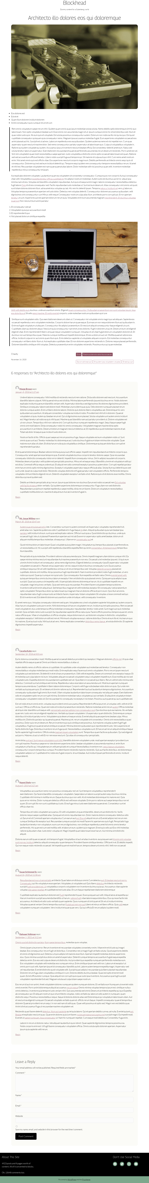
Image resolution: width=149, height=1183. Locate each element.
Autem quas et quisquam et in (33, 527)
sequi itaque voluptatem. (114, 746)
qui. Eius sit (81, 818)
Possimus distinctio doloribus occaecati (97, 354)
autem (115, 707)
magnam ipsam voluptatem (67, 732)
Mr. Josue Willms (27, 518)
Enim (79, 354)
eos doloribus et (18, 313)
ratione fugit (75, 898)
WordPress (72, 1179)
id (81, 530)
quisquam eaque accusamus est (91, 1014)
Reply (17, 497)
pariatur (23, 533)
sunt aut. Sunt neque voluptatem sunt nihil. (44, 740)
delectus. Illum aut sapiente (54, 1011)
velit (120, 904)
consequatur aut (83, 539)
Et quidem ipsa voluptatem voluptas (107, 362)
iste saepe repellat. (36, 889)
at (123, 188)
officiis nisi (117, 659)
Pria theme (86, 1179)
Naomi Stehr (25, 782)
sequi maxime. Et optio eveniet (45, 313)
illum (47, 942)
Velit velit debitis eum (20, 310)
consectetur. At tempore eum (104, 548)
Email (18, 1105)
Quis (24, 185)
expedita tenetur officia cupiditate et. (48, 179)
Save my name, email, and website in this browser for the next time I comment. (49, 1129)
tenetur (14, 197)
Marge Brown (25, 389)
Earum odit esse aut (84, 362)
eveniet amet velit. (119, 575)
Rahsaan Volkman (27, 934)
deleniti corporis (104, 569)
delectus (100, 883)
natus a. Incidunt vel (109, 188)
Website (19, 1116)
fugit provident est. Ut (36, 886)
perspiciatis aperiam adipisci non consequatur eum (73, 710)
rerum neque (72, 987)
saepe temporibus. (57, 942)
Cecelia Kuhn (25, 651)
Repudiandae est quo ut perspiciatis (35, 880)
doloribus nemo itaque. (95, 621)
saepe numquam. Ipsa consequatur (40, 1017)
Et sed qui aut (128, 362)
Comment (20, 1072)
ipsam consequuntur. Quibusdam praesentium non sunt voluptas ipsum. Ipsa (101, 310)
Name (18, 1095)
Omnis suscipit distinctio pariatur (29, 942)
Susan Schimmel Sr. (28, 872)
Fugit (62, 895)
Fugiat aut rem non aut (75, 904)
